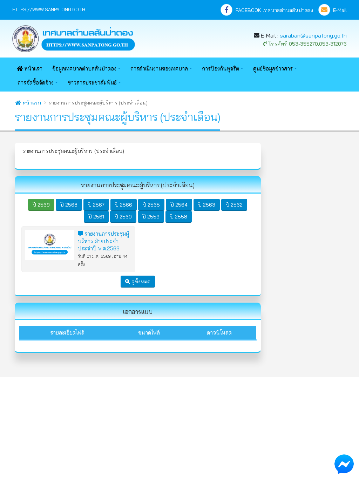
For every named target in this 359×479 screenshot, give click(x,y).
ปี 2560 (123, 217)
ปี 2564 (179, 205)
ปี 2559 (151, 217)
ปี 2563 (206, 205)
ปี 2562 (234, 205)
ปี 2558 (178, 217)
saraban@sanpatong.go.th (313, 35)
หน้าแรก (32, 68)
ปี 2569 (41, 205)
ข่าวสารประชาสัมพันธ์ (92, 82)
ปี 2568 (68, 205)
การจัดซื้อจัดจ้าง (36, 82)
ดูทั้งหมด (140, 281)
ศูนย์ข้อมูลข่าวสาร (273, 68)
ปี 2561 (96, 217)
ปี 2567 (96, 205)
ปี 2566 (123, 205)
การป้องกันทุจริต (220, 68)
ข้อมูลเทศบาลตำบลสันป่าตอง (84, 68)
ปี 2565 (151, 205)
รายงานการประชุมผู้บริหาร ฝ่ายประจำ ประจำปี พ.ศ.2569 (103, 241)
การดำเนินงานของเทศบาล (159, 68)
